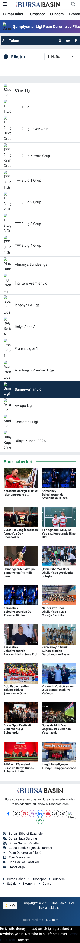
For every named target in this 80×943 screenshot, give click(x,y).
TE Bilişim (51, 920)
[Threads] (63, 813)
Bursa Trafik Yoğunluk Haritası (30, 848)
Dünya (46, 884)
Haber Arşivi (17, 867)
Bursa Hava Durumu (23, 838)
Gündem (57, 14)
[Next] (71, 813)
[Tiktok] (55, 813)
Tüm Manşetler (19, 857)
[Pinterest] (24, 813)
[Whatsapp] (40, 820)
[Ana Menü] (5, 4)
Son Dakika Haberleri (24, 862)
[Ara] (73, 4)
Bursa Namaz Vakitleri (25, 843)
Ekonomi (29, 884)
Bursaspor (36, 14)
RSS (12, 905)
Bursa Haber (13, 14)
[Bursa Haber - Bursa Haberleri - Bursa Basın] (38, 4)
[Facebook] (8, 813)
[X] (16, 813)
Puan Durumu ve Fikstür (25, 853)
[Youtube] (47, 813)
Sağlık (11, 884)
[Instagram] (32, 813)
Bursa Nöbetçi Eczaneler (26, 834)
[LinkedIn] (40, 813)
